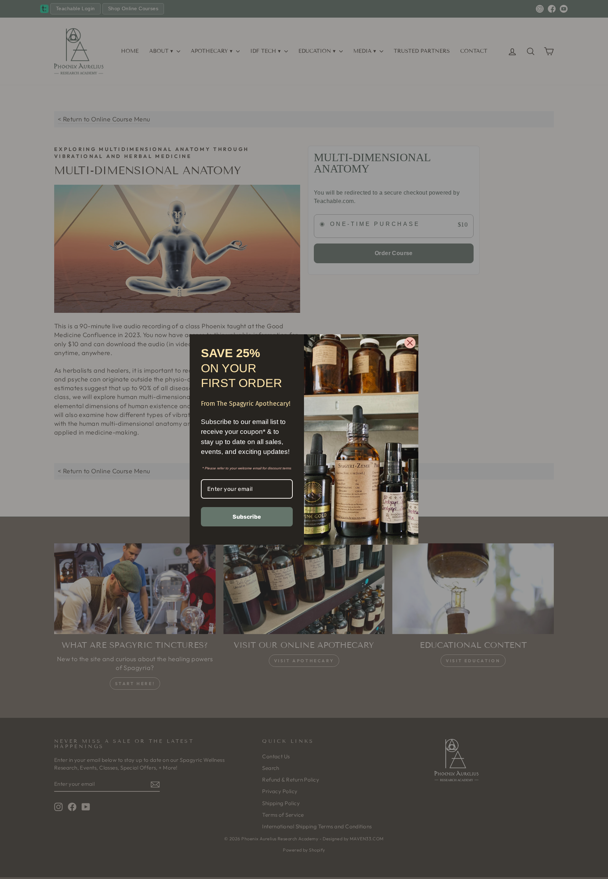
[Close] (409, 342)
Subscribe (247, 516)
